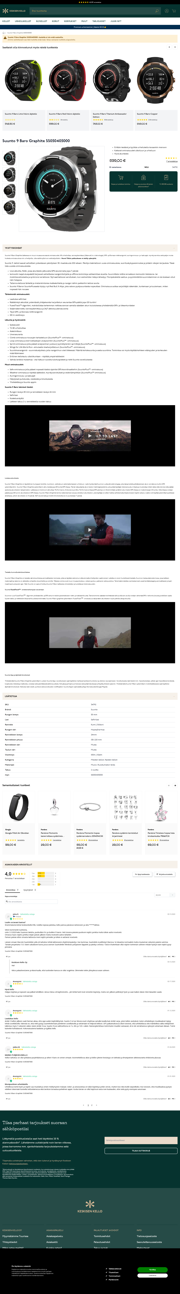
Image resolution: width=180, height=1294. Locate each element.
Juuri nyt (116, 21)
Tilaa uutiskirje (141, 1151)
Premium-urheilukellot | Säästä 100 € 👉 (90, 27)
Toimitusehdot (102, 1236)
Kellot (6, 21)
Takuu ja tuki (101, 1248)
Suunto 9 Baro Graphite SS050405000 (19, 33)
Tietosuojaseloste (147, 1236)
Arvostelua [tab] (10, 890)
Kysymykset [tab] (28, 890)
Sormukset (70, 21)
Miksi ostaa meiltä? (13, 1248)
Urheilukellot (23, 21)
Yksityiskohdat (13, 248)
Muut (84, 21)
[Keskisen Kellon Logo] (14, 11)
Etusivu (3, 33)
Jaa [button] (9, 956)
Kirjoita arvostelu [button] (166, 874)
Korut (55, 21)
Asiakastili (52, 1242)
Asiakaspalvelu (54, 1236)
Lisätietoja (11, 696)
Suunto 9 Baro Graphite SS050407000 (18, 951)
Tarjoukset (99, 21)
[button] (175, 785)
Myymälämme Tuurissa (15, 1236)
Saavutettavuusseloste (149, 1242)
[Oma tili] (167, 11)
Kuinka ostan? (54, 1248)
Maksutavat (143, 1248)
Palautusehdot (102, 1242)
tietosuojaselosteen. (18, 1164)
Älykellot (41, 21)
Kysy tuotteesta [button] (144, 874)
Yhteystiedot (9, 1242)
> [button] (96, 1105)
